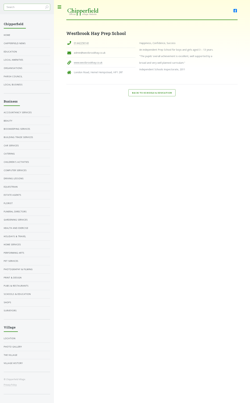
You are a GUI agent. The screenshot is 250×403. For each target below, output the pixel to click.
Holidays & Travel (15, 236)
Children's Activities (16, 162)
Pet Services (11, 261)
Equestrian (11, 186)
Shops (7, 302)
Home (7, 35)
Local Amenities (13, 59)
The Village (10, 355)
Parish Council (13, 76)
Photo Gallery (13, 346)
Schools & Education (17, 294)
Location (9, 338)
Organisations (13, 68)
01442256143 (81, 43)
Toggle (59, 7)
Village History (13, 363)
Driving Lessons (14, 178)
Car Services (11, 145)
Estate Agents (12, 195)
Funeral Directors (15, 211)
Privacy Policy (10, 384)
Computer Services (15, 170)
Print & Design (13, 277)
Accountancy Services (18, 112)
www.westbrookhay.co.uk (88, 62)
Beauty (8, 120)
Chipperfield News (15, 43)
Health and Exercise (16, 228)
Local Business (13, 84)
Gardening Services (16, 219)
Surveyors (10, 310)
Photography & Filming (18, 269)
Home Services (12, 244)
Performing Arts (14, 252)
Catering (9, 153)
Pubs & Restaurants (16, 285)
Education (10, 51)
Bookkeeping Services (17, 128)
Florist (8, 203)
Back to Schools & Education (152, 92)
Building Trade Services (18, 137)
